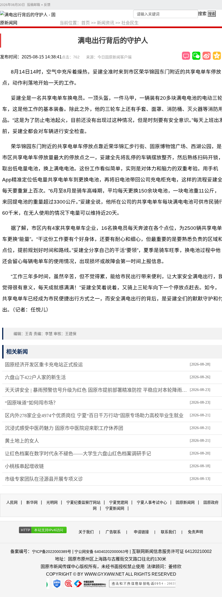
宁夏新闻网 (114, 508)
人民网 (12, 502)
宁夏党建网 (118, 502)
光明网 (52, 502)
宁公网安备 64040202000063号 (101, 551)
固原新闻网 (185, 502)
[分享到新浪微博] (207, 56)
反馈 (47, 5)
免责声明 (195, 532)
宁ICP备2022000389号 (51, 551)
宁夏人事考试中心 (152, 502)
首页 (85, 23)
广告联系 (113, 532)
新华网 (32, 502)
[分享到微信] (196, 56)
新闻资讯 (105, 23)
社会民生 (130, 23)
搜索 (202, 13)
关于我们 (86, 532)
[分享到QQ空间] (217, 56)
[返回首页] (30, 19)
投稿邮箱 (33, 5)
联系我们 (168, 532)
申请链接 (141, 532)
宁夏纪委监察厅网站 (83, 502)
